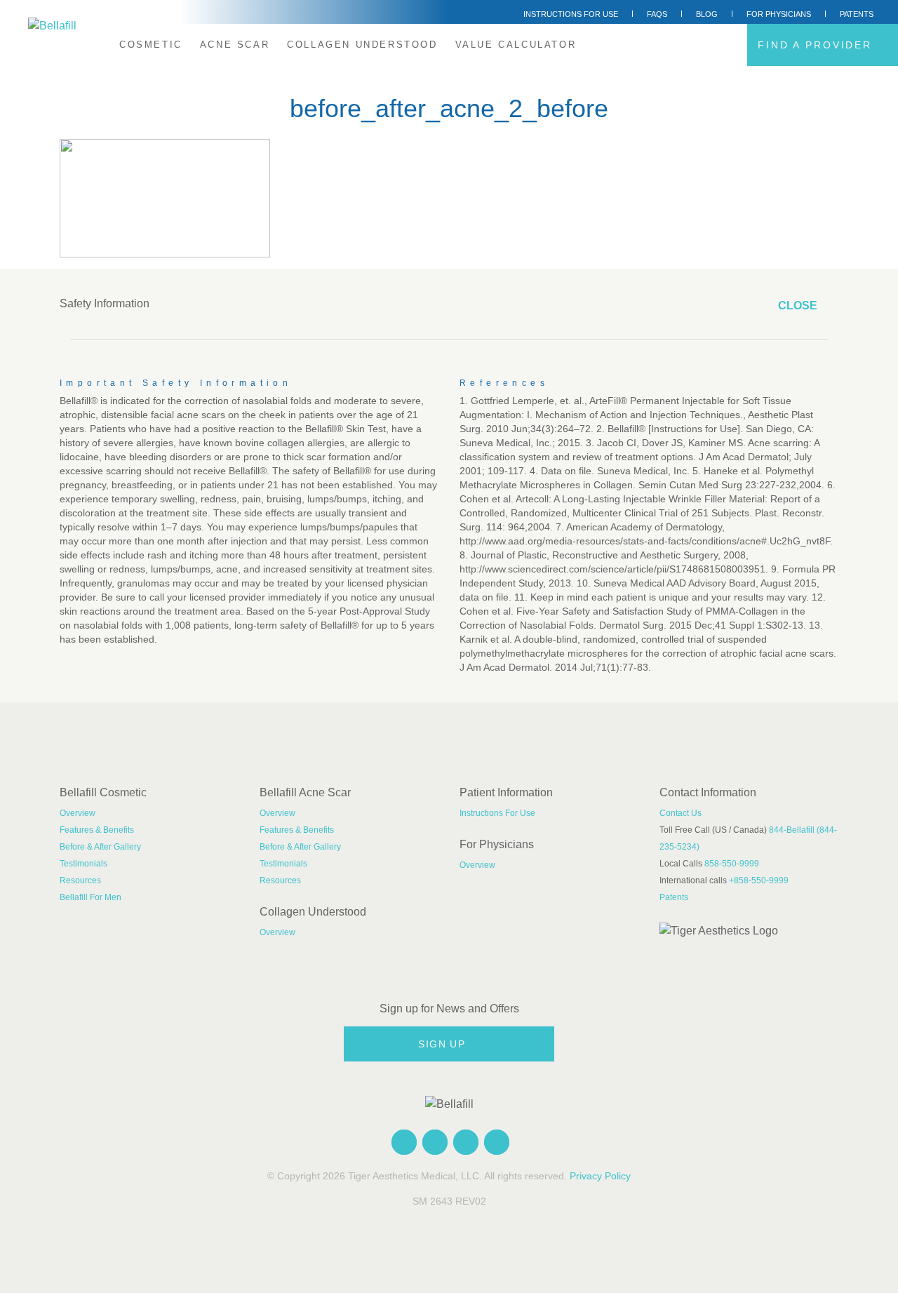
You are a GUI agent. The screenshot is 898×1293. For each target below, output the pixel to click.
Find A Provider (817, 45)
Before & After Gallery (100, 847)
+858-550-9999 (759, 880)
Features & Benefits (97, 830)
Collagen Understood (362, 44)
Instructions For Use (570, 14)
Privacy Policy (600, 1175)
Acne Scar (234, 44)
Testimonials (83, 864)
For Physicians (778, 14)
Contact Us (680, 813)
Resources (80, 880)
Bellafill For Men (90, 897)
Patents (856, 14)
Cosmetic (150, 44)
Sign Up (443, 1044)
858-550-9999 (731, 864)
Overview (77, 813)
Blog (707, 14)
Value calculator (516, 44)
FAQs (657, 14)
